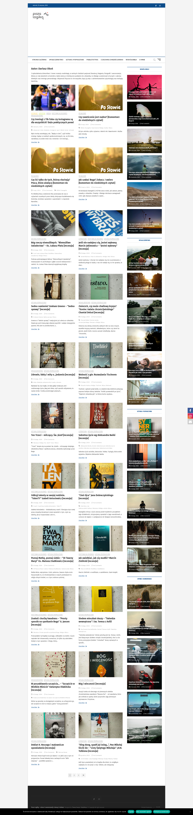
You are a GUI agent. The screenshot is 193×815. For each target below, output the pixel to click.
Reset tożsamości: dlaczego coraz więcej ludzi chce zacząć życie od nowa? (143, 318)
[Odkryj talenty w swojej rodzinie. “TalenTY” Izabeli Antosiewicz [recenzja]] (53, 476)
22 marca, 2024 (85, 187)
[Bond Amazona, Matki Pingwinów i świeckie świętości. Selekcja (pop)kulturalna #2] (144, 559)
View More (37, 142)
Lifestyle (42, 113)
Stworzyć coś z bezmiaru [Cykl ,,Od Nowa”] (143, 148)
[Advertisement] (96, 40)
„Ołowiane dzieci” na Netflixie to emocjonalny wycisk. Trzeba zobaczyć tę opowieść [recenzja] (142, 484)
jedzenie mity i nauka (49, 382)
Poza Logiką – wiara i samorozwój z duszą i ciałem (47, 807)
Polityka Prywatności (146, 807)
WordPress (84, 807)
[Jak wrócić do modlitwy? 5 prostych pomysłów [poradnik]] (144, 338)
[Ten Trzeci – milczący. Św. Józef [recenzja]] (53, 416)
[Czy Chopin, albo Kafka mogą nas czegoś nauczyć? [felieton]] (144, 704)
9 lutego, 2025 (134, 231)
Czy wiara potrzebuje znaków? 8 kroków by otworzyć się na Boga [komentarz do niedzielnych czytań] (143, 199)
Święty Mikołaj (108, 759)
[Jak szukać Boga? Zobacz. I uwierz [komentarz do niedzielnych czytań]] (101, 160)
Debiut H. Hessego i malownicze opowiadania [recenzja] (47, 746)
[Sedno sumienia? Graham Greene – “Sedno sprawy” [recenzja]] (53, 287)
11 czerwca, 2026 (135, 268)
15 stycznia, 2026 (135, 687)
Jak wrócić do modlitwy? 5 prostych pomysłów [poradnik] (141, 344)
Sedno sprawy (48, 317)
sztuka (105, 508)
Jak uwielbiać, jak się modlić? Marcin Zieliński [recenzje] (97, 559)
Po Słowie (82, 113)
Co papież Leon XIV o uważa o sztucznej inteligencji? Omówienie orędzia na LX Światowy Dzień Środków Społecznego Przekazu (142, 654)
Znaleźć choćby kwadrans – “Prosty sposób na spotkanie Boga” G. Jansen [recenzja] (50, 621)
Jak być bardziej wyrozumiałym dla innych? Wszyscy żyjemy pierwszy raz (143, 264)
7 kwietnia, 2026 (134, 402)
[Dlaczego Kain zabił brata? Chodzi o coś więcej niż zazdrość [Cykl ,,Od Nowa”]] (144, 87)
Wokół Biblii (131, 60)
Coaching (41, 506)
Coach (35, 506)
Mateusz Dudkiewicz (55, 569)
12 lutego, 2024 (85, 626)
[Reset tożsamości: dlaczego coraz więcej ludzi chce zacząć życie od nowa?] (144, 312)
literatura (93, 322)
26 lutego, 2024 (37, 250)
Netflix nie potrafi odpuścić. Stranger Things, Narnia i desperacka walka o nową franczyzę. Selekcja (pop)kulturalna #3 (144, 538)
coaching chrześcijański (112, 60)
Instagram (53, 130)
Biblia (82, 128)
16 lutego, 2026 (134, 465)
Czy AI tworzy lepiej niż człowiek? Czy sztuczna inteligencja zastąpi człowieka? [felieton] (143, 511)
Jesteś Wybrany (85, 256)
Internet (34, 113)
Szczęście (49, 697)
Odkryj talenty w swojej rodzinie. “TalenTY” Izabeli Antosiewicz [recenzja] (51, 497)
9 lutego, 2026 (134, 542)
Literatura (83, 239)
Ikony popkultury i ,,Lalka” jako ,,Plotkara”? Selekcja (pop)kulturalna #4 (143, 462)
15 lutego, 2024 (37, 313)
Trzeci (52, 443)
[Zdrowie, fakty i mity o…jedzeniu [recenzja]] (53, 355)
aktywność (36, 130)
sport (58, 130)
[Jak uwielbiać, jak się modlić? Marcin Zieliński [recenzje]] (101, 538)
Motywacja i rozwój (59, 113)
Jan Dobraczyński (84, 507)
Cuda (38, 253)
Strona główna (39, 60)
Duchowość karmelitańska (89, 629)
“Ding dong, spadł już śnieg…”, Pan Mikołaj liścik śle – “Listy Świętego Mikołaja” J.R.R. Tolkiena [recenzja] (100, 748)
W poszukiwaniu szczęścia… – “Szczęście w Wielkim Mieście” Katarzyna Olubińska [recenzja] (53, 686)
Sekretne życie (101, 446)
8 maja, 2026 (133, 321)
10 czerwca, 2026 (135, 294)
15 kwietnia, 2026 (135, 375)
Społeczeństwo (56, 60)
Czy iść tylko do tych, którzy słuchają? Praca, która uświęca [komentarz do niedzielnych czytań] (50, 182)
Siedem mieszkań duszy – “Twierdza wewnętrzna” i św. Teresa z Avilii (97, 620)
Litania (46, 569)
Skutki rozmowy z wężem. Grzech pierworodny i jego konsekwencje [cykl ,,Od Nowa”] (144, 119)
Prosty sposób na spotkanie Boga (49, 632)
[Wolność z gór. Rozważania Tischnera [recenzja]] (101, 355)
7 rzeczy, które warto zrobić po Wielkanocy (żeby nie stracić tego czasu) (143, 398)
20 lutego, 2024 (85, 253)
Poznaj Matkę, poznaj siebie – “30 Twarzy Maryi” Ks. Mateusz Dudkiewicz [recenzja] (52, 559)
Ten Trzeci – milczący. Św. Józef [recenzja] (52, 435)
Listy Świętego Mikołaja (96, 759)
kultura (88, 385)
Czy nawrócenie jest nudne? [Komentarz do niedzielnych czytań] (99, 119)
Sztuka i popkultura (75, 60)
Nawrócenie (95, 128)
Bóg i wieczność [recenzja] (92, 683)
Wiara (110, 128)
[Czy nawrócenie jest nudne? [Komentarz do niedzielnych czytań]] (101, 97)
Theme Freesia (76, 807)
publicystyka (92, 60)
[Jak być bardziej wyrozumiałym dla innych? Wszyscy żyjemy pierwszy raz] (144, 258)
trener (66, 130)
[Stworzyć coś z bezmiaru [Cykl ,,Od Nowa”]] (144, 141)
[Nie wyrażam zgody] (190, 812)
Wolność (108, 385)
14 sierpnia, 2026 (135, 439)
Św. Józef (47, 443)
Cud (34, 253)
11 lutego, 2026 (134, 489)
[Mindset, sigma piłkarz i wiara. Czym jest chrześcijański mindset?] (144, 731)
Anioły (94, 446)
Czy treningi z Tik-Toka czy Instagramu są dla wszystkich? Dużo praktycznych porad (52, 121)
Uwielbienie (100, 569)
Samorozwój (65, 569)
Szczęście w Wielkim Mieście (61, 697)
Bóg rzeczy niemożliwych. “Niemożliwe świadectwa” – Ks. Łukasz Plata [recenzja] (52, 244)
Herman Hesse (62, 752)
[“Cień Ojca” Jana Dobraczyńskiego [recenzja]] (101, 476)
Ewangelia (88, 128)
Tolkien (115, 759)
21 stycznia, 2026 (135, 150)
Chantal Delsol (85, 320)
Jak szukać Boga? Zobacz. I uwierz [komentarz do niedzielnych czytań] (97, 181)
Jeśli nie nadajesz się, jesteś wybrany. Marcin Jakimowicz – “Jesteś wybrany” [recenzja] (98, 245)
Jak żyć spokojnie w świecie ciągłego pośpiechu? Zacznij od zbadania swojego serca (143, 290)
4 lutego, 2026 (134, 123)
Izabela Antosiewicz (50, 506)
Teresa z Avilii (106, 629)
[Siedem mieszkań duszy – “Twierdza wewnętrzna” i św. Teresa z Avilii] (101, 599)
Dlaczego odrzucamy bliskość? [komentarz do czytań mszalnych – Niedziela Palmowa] (144, 173)
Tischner (98, 385)
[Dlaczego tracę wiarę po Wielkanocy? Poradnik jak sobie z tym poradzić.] (144, 365)
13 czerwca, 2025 (135, 740)
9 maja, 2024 (36, 190)
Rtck (109, 256)
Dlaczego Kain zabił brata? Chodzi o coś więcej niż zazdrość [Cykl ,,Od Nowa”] (142, 93)
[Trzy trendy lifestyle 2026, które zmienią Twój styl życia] (144, 597)
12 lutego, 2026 (134, 606)
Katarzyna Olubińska (39, 697)
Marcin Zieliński (85, 569)
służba (106, 128)
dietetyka (46, 130)
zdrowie (71, 130)
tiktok (62, 130)
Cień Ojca (84, 506)
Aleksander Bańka (86, 446)
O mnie (142, 60)
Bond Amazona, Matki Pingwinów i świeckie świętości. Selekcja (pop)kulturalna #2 (143, 566)
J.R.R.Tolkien (85, 759)
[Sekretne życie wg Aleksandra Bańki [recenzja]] (101, 416)
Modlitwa (51, 253)
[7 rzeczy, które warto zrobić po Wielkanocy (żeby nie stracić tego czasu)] (144, 392)
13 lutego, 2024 (37, 503)
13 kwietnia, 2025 (135, 177)
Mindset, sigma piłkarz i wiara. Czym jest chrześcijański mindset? (142, 737)
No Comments (50, 127)
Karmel (99, 629)
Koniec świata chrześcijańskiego (89, 321)
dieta (41, 130)
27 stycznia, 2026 (135, 660)
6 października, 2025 (136, 713)
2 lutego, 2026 (134, 569)
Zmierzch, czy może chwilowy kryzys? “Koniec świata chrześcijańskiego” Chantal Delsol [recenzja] (98, 309)
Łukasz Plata (44, 253)
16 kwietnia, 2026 (135, 348)
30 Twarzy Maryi (38, 569)
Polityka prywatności (161, 811)
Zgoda (131, 811)
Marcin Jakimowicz (96, 256)
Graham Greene (38, 317)
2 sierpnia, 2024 (37, 127)
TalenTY (59, 506)
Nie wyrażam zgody (144, 811)
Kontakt (158, 807)
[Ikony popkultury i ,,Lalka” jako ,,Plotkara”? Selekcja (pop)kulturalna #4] (144, 456)
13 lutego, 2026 (134, 96)
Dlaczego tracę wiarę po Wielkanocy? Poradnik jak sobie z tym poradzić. (141, 371)
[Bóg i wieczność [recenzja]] (101, 664)
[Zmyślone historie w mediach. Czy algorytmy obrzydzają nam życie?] (144, 677)
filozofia (83, 385)
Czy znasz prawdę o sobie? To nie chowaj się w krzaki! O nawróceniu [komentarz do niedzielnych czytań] (144, 226)
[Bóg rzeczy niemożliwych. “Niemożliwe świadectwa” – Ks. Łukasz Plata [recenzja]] (53, 223)
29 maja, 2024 (84, 124)
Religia (101, 128)
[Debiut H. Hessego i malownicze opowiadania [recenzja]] (53, 725)
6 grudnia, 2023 (85, 755)
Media (48, 113)
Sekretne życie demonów (91, 448)
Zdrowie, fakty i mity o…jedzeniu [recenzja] (53, 374)
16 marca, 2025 (134, 204)
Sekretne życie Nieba (106, 448)
